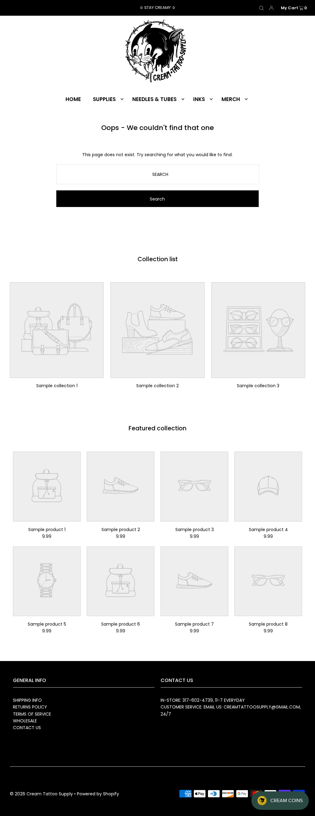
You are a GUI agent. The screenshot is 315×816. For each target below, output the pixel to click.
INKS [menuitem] (199, 99)
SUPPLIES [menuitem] (104, 99)
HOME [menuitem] (73, 99)
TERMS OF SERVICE (32, 714)
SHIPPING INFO (27, 700)
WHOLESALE (25, 721)
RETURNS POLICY (30, 707)
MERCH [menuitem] (230, 99)
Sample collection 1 (57, 386)
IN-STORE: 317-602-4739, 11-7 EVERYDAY (203, 700)
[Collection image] (57, 374)
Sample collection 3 (258, 386)
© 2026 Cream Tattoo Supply (42, 794)
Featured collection (157, 428)
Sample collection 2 (157, 386)
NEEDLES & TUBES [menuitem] (154, 99)
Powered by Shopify (98, 794)
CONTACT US (27, 728)
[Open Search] (261, 8)
